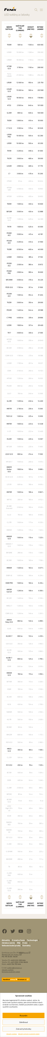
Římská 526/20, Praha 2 (11, 954)
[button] (36, 9)
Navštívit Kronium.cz (15, 979)
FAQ (18, 943)
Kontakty (26, 945)
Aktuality (6, 940)
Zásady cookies (11, 1034)
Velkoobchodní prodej (11, 945)
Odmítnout (23, 1022)
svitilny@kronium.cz (14, 968)
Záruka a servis (8, 943)
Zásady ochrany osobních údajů (28, 1034)
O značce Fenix (18, 940)
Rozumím (23, 1015)
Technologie (32, 940)
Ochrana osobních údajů (11, 972)
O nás (24, 943)
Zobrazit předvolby (23, 1029)
